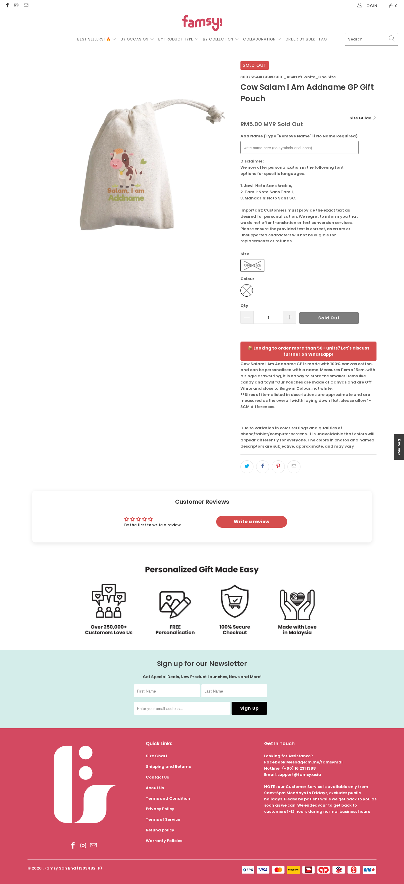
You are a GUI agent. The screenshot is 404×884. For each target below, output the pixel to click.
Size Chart (156, 756)
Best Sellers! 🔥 (94, 39)
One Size (252, 265)
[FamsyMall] (202, 24)
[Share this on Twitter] (246, 466)
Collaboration (260, 39)
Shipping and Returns (168, 766)
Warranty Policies (164, 841)
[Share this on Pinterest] (278, 466)
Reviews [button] (399, 447)
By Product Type (175, 39)
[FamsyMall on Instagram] (16, 6)
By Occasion (134, 39)
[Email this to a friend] (293, 466)
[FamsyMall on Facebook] (7, 6)
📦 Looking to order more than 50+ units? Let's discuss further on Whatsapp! (308, 351)
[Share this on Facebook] (262, 466)
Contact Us (157, 777)
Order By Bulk (300, 39)
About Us (155, 788)
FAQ (323, 39)
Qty (244, 305)
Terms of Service (163, 819)
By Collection (218, 39)
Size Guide (361, 118)
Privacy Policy (160, 809)
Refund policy (160, 830)
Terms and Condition (168, 798)
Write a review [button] (251, 521)
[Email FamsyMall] (25, 6)
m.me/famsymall (326, 762)
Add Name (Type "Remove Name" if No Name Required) (299, 136)
